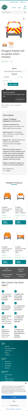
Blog (6, 376)
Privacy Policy (18, 409)
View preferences (14, 405)
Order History (8, 363)
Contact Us (23, 2)
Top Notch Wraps (9, 381)
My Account (8, 361)
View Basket (8, 365)
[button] (26, 383)
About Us (7, 346)
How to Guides (8, 374)
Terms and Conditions (10, 409)
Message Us (20, 99)
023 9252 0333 (14, 2)
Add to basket (13, 84)
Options (14, 68)
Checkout (7, 368)
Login (19, 7)
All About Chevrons (9, 379)
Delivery (7, 352)
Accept (14, 397)
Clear (21, 77)
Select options (5, 222)
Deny (14, 401)
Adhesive (14, 74)
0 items (14, 7)
